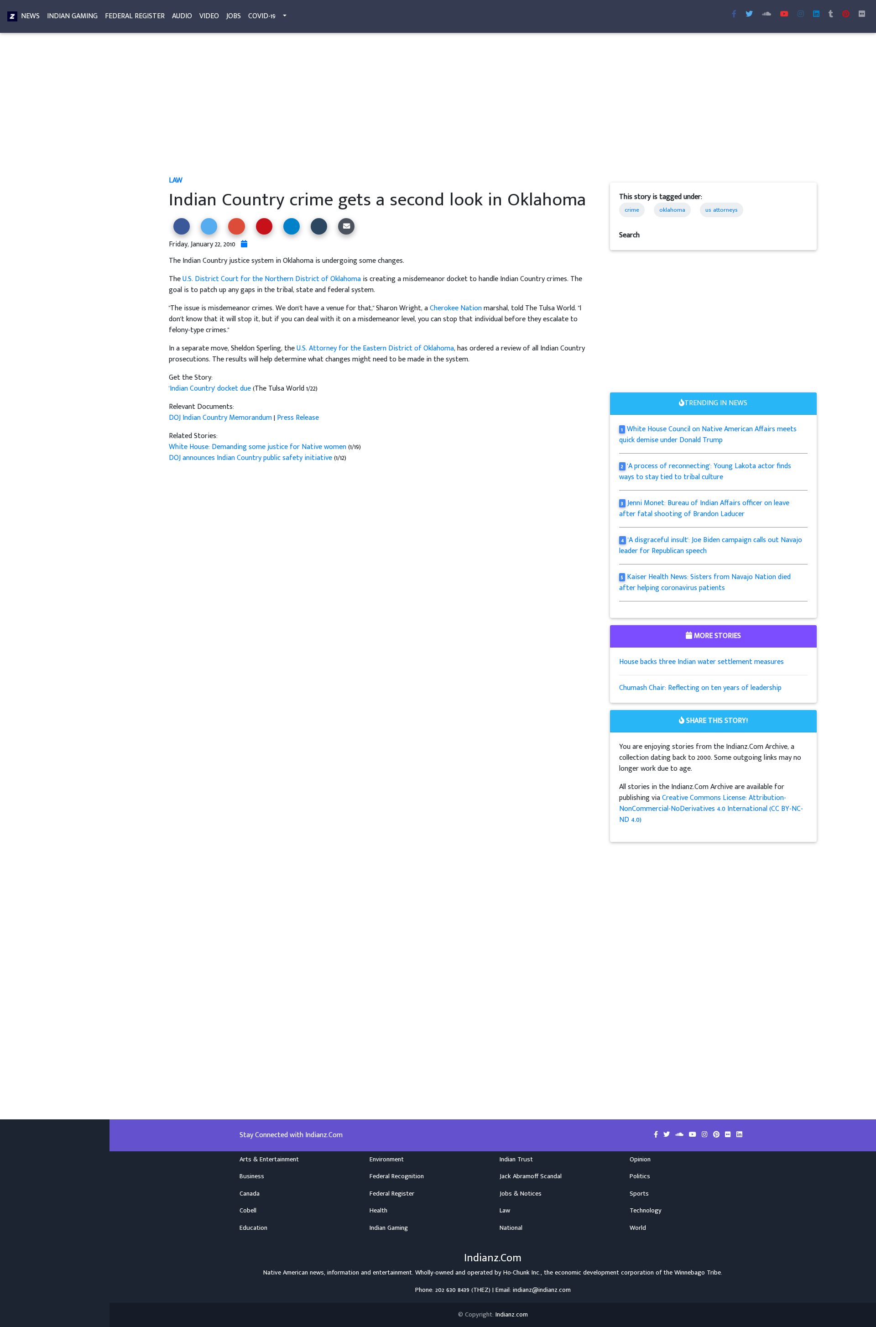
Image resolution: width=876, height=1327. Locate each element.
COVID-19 (262, 16)
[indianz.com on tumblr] (831, 14)
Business (252, 1176)
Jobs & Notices (521, 1193)
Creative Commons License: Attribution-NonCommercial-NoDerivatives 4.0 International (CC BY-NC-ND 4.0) (711, 809)
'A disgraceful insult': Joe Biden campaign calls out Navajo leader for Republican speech (711, 545)
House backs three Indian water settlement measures (701, 662)
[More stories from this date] (244, 244)
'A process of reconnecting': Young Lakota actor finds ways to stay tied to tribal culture (705, 471)
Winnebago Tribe (697, 1272)
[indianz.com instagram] (801, 14)
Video (209, 16)
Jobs (233, 16)
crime (632, 210)
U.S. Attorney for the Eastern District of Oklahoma (375, 348)
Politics (640, 1176)
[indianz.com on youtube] (784, 14)
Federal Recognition (397, 1176)
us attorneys (721, 210)
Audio (182, 16)
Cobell (248, 1210)
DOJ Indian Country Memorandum (220, 418)
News (30, 16)
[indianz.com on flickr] (862, 14)
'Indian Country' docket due (211, 388)
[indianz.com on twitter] (667, 1134)
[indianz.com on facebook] (657, 1134)
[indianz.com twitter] (749, 14)
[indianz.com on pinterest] (717, 1134)
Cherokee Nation (456, 308)
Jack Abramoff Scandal (531, 1176)
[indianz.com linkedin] (816, 14)
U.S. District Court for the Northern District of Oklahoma (271, 279)
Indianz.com (511, 1314)
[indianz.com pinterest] (846, 14)
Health (378, 1210)
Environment (387, 1159)
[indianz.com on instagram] (705, 1134)
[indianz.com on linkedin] (739, 1134)
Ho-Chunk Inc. (522, 1272)
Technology (646, 1210)
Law (175, 180)
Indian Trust (516, 1159)
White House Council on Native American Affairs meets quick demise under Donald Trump (708, 434)
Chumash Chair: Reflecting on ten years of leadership (700, 688)
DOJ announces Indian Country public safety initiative (251, 458)
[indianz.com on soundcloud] (680, 1134)
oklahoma (672, 210)
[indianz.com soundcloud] (766, 14)
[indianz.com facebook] (734, 14)
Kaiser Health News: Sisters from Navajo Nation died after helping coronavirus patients (705, 582)
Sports (639, 1193)
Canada (250, 1193)
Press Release (298, 418)
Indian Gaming (72, 16)
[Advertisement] (442, 108)
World (638, 1228)
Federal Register (135, 16)
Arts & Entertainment (269, 1159)
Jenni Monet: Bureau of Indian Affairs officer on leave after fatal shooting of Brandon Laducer (704, 508)
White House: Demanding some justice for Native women (258, 447)
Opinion (640, 1159)
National (511, 1228)
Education (253, 1228)
